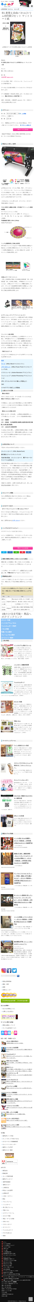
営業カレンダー (7, 990)
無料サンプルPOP (8, 1147)
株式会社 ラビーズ (13, 1283)
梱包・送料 (6, 984)
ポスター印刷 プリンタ (8, 1267)
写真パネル (17, 721)
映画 (4, 1235)
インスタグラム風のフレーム (22, 645)
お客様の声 (6, 1193)
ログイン (10, 9)
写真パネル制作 (6, 632)
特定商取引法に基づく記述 (9, 1253)
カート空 (16, 9)
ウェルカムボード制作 (8, 626)
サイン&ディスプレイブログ (9, 1255)
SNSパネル (6, 1221)
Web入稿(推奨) (6, 1269)
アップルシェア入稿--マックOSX (10, 1270)
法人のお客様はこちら (9, 1008)
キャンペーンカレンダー (21, 780)
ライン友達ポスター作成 (21, 745)
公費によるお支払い (8, 1011)
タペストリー (6, 1227)
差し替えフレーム (8, 1207)
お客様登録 (4, 9)
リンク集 (5, 1250)
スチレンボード (7, 1224)
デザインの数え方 (26, 125)
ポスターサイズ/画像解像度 (10, 1141)
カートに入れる (23, 129)
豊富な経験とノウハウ (9, 1025)
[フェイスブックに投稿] (10, 552)
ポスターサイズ (6, 1257)
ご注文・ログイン (8, 1196)
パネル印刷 (5, 629)
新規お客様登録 (7, 981)
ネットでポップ (5, 1283)
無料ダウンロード (8, 1179)
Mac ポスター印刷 (7, 1265)
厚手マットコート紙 (3, 601)
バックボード (6, 1204)
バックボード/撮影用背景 (21, 664)
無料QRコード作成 (8, 1136)
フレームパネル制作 (8, 635)
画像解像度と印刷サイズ (8, 1258)
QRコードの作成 (19, 816)
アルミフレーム (7, 1201)
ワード (3, 364)
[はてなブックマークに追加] (28, 552)
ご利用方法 (6, 1187)
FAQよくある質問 (8, 1190)
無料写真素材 (6, 1182)
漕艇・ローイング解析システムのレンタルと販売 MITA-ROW (16, 1280)
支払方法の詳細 (5, 485)
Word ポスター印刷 (7, 1263)
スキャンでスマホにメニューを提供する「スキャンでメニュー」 (23, 765)
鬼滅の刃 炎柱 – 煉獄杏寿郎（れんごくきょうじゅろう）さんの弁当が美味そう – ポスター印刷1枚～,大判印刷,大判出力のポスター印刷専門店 (23, 858)
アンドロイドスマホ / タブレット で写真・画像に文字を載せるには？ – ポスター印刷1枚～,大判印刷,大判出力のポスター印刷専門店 (23, 878)
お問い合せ (5, 1248)
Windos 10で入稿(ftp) (8, 1272)
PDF (2, 360)
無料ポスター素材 (8, 1150)
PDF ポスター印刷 (7, 1262)
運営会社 (5, 1170)
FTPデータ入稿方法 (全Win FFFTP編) (11, 1274)
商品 (4, 1199)
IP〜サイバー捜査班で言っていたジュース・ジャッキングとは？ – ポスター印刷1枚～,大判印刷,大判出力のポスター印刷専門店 (23, 900)
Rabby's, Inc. (15, 1301)
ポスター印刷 (5, 620)
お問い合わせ (16, 520)
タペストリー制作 (7, 638)
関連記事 (5, 1173)
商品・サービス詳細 (8, 1218)
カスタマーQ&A (6, 1247)
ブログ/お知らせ (7, 1233)
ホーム (4, 1242)
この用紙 (23, 113)
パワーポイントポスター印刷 (9, 1260)
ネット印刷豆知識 (8, 1176)
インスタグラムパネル (8, 623)
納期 (4, 987)
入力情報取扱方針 (7, 1252)
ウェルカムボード (19, 682)
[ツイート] (4, 552)
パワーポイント (5, 367)
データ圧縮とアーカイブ (8, 1245)
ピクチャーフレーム (8, 1213)
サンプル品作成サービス (9, 1028)
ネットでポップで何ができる (11, 1138)
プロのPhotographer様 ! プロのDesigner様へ (15, 1000)
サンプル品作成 (6, 1243)
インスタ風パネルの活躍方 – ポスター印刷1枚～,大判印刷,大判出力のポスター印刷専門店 (23, 841)
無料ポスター (6, 1184)
